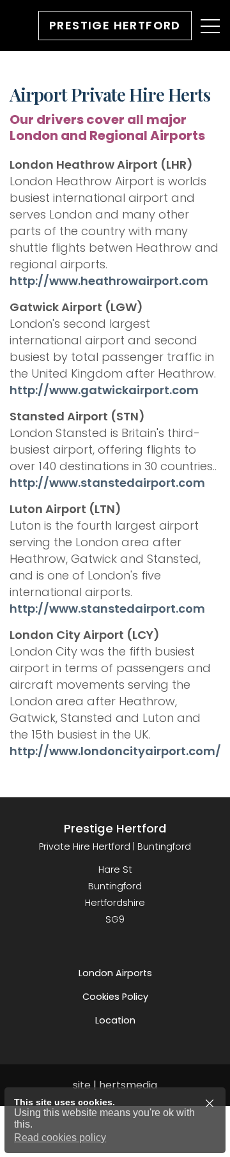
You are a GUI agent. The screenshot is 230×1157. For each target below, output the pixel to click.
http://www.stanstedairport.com (107, 483)
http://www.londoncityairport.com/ (115, 751)
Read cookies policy (60, 1137)
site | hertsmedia (115, 1085)
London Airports (115, 973)
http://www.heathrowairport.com (109, 281)
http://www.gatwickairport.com (104, 390)
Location (115, 1020)
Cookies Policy (115, 996)
